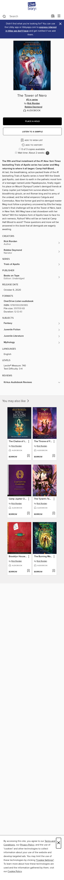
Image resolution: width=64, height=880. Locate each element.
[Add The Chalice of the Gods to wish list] (28, 456)
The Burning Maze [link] (43, 556)
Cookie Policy (15, 871)
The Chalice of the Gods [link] (18, 441)
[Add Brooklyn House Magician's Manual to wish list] (28, 571)
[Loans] (53, 16)
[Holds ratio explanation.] (47, 153)
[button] (32, 121)
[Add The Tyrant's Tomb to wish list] (54, 513)
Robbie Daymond (33, 107)
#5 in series (32, 99)
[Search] (4, 16)
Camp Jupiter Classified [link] (18, 499)
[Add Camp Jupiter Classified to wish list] (28, 513)
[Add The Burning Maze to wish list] (54, 571)
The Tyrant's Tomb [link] (43, 499)
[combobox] (26, 16)
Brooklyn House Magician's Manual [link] (18, 556)
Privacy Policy (27, 844)
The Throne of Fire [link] (43, 441)
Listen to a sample (32, 131)
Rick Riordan (33, 103)
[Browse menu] (59, 16)
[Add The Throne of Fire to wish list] (54, 456)
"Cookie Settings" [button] (45, 860)
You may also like (14, 401)
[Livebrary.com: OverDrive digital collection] (32, 6)
